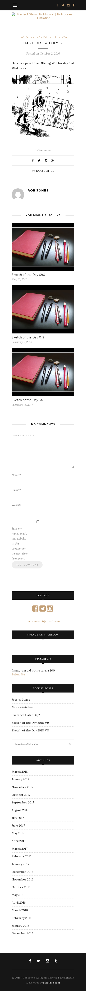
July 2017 (18, 818)
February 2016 (22, 918)
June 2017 (18, 825)
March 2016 (20, 910)
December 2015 (22, 933)
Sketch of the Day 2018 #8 (30, 730)
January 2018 (20, 779)
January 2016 (20, 926)
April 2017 (18, 841)
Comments (43, 150)
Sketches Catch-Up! (26, 715)
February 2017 (21, 856)
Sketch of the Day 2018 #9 (30, 723)
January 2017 (20, 864)
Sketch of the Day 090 (28, 275)
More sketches (22, 707)
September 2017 (23, 802)
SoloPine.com (51, 982)
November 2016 (22, 879)
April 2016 (19, 902)
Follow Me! (18, 674)
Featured (27, 36)
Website (16, 505)
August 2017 (20, 810)
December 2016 (22, 872)
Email (16, 490)
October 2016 (21, 887)
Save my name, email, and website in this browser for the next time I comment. (20, 543)
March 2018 (20, 771)
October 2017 (21, 795)
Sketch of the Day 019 (28, 337)
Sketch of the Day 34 (27, 400)
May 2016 (18, 895)
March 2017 (20, 848)
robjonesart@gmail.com (43, 621)
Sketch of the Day (52, 36)
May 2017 (18, 833)
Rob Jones (45, 170)
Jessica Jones (21, 699)
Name (16, 475)
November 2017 (22, 787)
